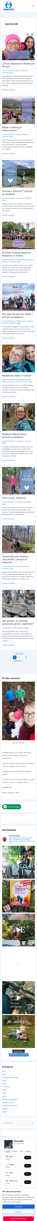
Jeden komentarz (7, 380)
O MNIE (16, 793)
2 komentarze (6, 628)
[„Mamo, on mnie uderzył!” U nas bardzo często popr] (18, 1031)
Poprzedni (18, 654)
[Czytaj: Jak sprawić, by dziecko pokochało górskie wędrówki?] (18, 603)
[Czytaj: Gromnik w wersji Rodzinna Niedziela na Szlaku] (18, 235)
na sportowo (24, 70)
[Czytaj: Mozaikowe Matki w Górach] (18, 358)
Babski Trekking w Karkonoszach (11, 129)
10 (26, 657)
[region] (18, 1204)
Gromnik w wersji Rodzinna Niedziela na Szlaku (16, 254)
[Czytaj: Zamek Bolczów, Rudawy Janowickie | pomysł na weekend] (18, 539)
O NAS (14, 628)
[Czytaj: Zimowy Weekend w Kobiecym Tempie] (18, 46)
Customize (18, 1212)
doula (4, 1071)
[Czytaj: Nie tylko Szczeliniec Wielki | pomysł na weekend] (18, 297)
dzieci (4, 1074)
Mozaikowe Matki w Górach (16, 375)
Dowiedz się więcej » (8, 90)
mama (17, 70)
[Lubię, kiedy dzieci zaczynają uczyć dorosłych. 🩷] (18, 963)
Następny (18, 661)
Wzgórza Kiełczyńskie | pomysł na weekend (14, 435)
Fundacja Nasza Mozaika (23, 260)
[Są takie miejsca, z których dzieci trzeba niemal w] (18, 862)
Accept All (18, 1206)
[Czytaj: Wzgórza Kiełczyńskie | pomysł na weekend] (18, 417)
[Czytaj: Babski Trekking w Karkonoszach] (18, 110)
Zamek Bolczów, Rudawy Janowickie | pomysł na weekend (15, 559)
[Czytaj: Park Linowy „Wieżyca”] (18, 480)
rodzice (18, 382)
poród (4, 1093)
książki (4, 1080)
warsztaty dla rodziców (9, 1105)
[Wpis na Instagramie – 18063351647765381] (18, 896)
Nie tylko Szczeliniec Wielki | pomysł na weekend (17, 315)
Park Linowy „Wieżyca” (14, 498)
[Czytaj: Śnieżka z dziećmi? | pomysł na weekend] (18, 174)
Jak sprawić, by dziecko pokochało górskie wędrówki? (17, 622)
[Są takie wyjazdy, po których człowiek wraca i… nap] (18, 929)
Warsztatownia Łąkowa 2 (10, 1099)
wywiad (4, 1112)
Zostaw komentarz (8, 70)
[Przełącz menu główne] (33, 6)
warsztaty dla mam (8, 1102)
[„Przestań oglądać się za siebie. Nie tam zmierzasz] (18, 997)
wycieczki (5, 72)
